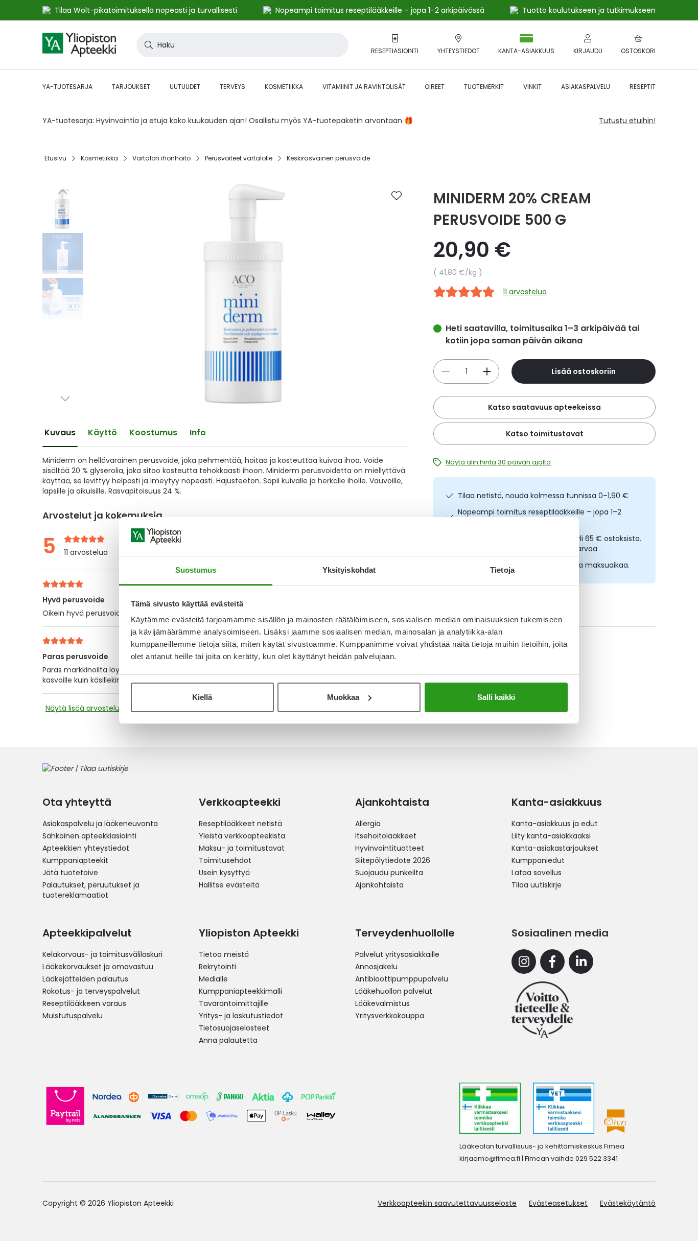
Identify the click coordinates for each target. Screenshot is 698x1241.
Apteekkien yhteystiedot (85, 848)
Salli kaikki (496, 697)
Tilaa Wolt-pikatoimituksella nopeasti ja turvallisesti (146, 10)
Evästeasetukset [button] (558, 1203)
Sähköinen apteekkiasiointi (89, 836)
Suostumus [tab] (196, 570)
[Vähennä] (487, 371)
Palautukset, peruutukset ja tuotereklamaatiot (90, 890)
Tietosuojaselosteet (234, 1028)
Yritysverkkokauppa (389, 1016)
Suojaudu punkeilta (389, 873)
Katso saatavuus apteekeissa (544, 407)
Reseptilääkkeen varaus (84, 1003)
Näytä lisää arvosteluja (85, 708)
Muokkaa (343, 697)
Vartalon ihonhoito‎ (161, 158)
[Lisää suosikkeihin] (396, 195)
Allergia (368, 823)
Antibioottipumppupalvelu (401, 979)
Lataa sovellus (536, 873)
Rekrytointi (217, 967)
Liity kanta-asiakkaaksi (551, 836)
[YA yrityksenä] (542, 1009)
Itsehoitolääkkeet (385, 836)
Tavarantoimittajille (233, 1003)
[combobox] (242, 45)
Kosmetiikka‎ (99, 158)
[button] (62, 191)
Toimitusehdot (225, 860)
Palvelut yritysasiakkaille (397, 954)
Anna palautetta (228, 1040)
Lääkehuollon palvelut (393, 991)
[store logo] (79, 45)
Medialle (213, 979)
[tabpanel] (225, 475)
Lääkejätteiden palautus (85, 979)
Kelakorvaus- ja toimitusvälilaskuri (102, 954)
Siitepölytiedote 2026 (392, 860)
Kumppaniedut (538, 860)
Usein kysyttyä (224, 873)
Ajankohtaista (379, 885)
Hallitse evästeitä (229, 885)
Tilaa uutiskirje (536, 885)
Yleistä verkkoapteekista (242, 836)
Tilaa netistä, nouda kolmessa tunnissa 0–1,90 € (543, 495)
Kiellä (202, 697)
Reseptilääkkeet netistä (240, 823)
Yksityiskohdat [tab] (349, 570)
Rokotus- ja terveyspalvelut (91, 991)
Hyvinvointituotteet (389, 848)
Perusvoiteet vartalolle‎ (238, 158)
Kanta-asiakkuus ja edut (554, 823)
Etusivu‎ (55, 158)
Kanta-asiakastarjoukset (554, 848)
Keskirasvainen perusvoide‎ (328, 158)
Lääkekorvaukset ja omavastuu (97, 967)
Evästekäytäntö (628, 1203)
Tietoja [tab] (502, 570)
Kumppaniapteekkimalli (240, 991)
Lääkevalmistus (382, 1003)
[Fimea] (490, 1108)
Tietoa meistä (224, 954)
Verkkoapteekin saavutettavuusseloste (447, 1203)
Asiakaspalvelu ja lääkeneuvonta (100, 823)
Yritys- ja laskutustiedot (241, 1016)
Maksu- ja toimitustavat (242, 848)
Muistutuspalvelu (72, 1016)
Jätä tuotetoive (70, 873)
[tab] (60, 432)
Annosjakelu (376, 967)
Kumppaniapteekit (75, 860)
